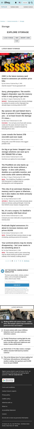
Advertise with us (7, 402)
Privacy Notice (23, 289)
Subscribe (25, 2)
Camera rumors (28, 7)
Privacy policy (6, 395)
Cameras (2, 21)
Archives (26, 261)
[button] (2, 2)
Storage (22, 21)
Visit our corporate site (15, 374)
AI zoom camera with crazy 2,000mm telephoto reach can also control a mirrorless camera (16, 332)
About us (4, 406)
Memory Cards (4, 54)
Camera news (15, 7)
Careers (4, 414)
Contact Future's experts (9, 391)
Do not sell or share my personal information (15, 418)
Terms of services (21, 288)
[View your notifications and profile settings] (16, 2)
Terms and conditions (8, 387)
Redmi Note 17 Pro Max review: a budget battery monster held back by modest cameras (17, 350)
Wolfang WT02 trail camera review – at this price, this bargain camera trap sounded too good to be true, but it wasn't (18, 323)
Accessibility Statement (9, 410)
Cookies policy (6, 399)
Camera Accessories (12, 21)
